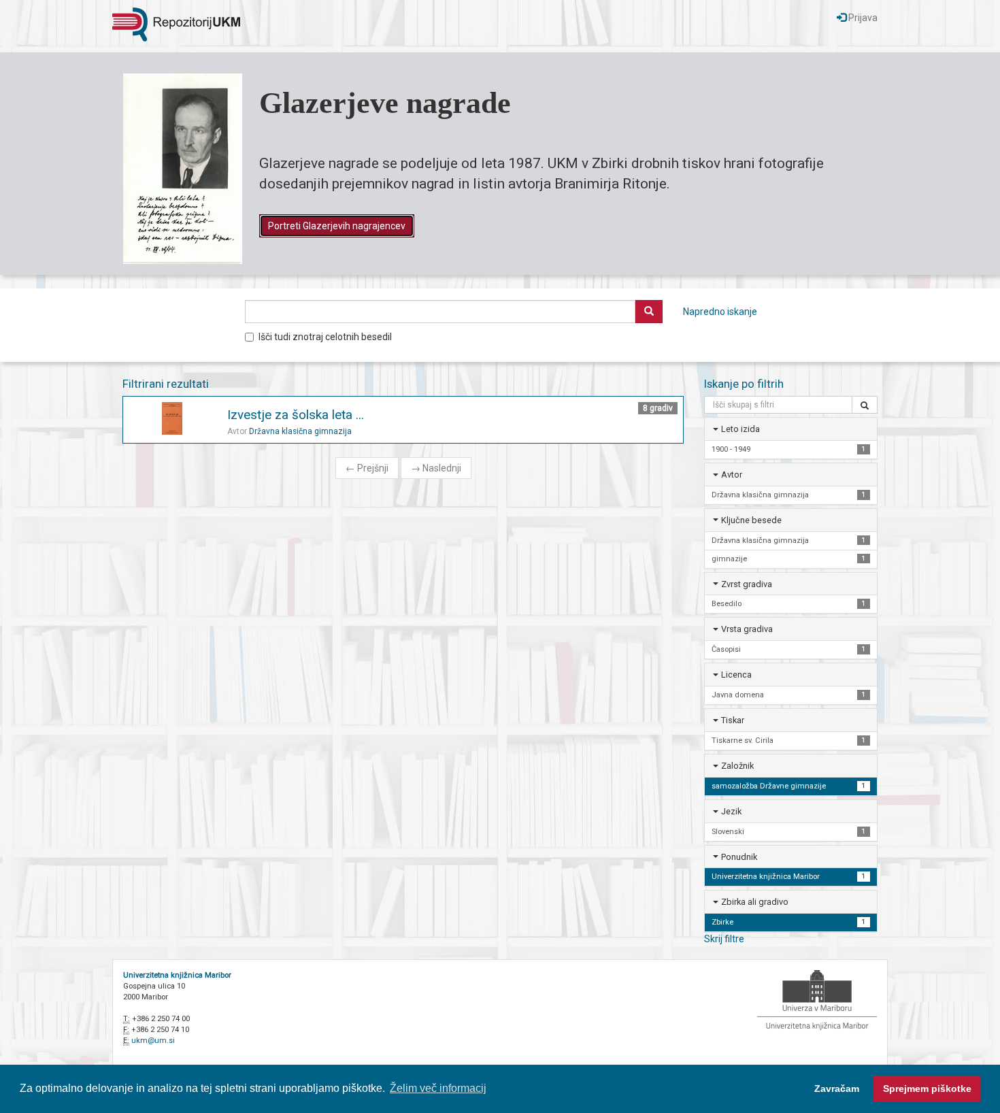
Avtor (731, 474)
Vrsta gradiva (747, 629)
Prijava (862, 17)
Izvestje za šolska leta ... (295, 414)
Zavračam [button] (836, 1088)
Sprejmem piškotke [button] (927, 1088)
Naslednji (436, 468)
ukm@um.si (153, 1040)
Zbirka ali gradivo (754, 902)
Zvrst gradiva (746, 584)
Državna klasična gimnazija (300, 431)
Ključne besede (751, 520)
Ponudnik (739, 857)
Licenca (736, 674)
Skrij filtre (724, 938)
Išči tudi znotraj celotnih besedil (325, 336)
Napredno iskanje (720, 311)
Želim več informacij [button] (438, 1088)
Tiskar (732, 720)
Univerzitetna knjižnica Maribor (177, 975)
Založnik (737, 766)
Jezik (731, 811)
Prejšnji (367, 468)
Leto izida (740, 429)
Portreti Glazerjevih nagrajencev (336, 225)
